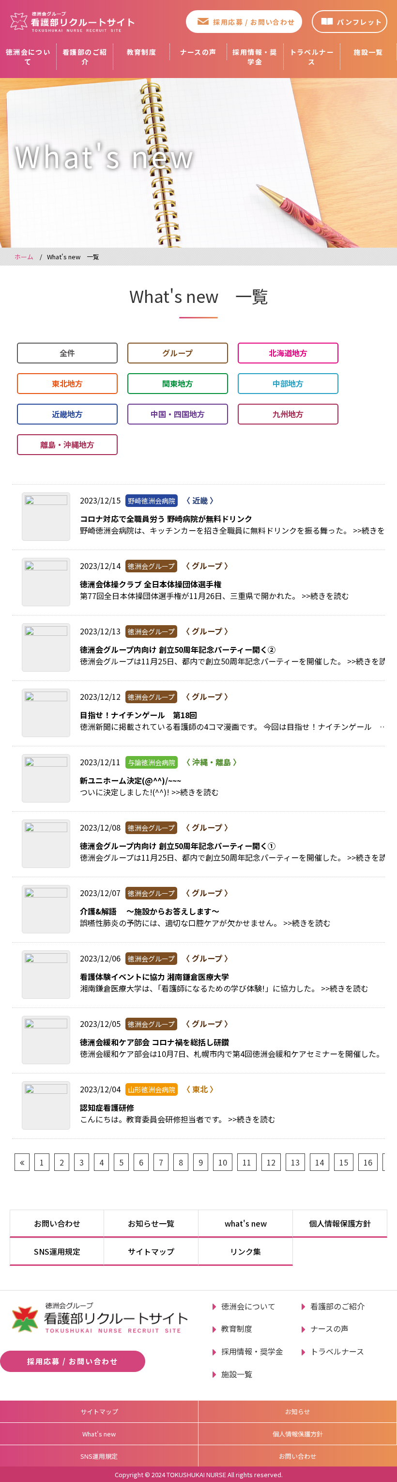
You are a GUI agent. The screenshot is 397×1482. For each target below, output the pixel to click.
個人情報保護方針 (340, 1223)
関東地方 (177, 383)
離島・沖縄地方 (67, 444)
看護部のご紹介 (84, 56)
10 (222, 1162)
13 (295, 1162)
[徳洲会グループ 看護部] (73, 21)
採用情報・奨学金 (254, 56)
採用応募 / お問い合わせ (254, 22)
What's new (99, 1433)
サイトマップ (151, 1251)
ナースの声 (198, 52)
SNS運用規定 (57, 1251)
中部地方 (288, 383)
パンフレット (359, 22)
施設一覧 (368, 52)
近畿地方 (67, 414)
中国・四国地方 (178, 414)
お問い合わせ (57, 1223)
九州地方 (288, 414)
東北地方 (67, 383)
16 (368, 1162)
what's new (246, 1223)
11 (247, 1162)
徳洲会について (28, 56)
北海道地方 (288, 353)
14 (319, 1162)
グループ (177, 353)
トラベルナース (312, 56)
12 (271, 1162)
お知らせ (297, 1411)
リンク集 (245, 1251)
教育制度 (142, 52)
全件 (67, 353)
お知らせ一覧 (151, 1223)
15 (343, 1162)
